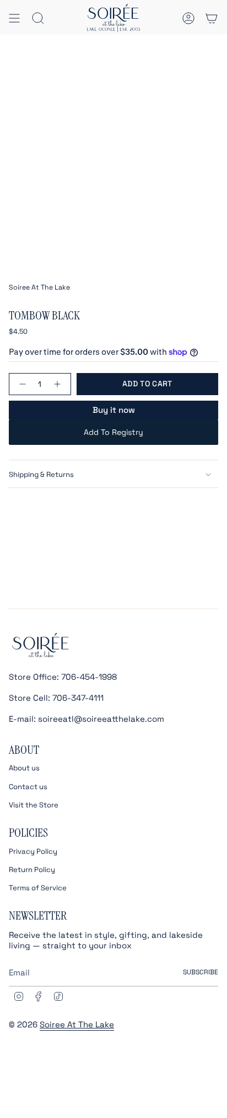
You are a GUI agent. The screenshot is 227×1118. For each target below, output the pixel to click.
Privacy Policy (33, 851)
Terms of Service (38, 888)
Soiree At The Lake (39, 287)
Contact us (28, 786)
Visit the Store (33, 805)
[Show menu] (14, 18)
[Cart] (211, 18)
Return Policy (32, 869)
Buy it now (114, 410)
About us (24, 768)
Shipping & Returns (41, 474)
